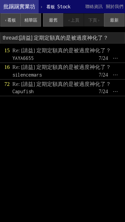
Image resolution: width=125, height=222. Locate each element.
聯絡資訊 (94, 6)
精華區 (30, 20)
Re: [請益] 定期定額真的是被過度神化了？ (61, 50)
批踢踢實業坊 (19, 6)
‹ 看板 (10, 20)
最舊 (53, 20)
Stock (58, 6)
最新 (114, 20)
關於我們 (114, 6)
